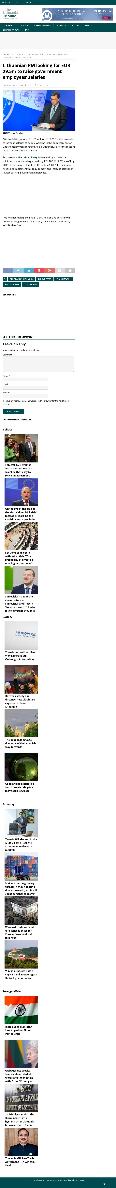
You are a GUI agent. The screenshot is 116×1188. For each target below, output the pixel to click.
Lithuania (7, 25)
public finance (12, 284)
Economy (42, 85)
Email (5, 384)
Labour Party (29, 157)
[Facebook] (110, 1184)
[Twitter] (104, 1184)
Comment (7, 354)
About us (6, 2)
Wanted (29, 2)
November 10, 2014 (15, 85)
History (75, 25)
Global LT (61, 25)
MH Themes (80, 1180)
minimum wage (63, 279)
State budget (30, 284)
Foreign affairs (41, 25)
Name (6, 376)
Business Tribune (11, 30)
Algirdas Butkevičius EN (21, 279)
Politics (7, 429)
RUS (27, 30)
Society (7, 617)
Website (6, 392)
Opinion (24, 25)
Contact (18, 2)
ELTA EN (30, 85)
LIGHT (87, 25)
